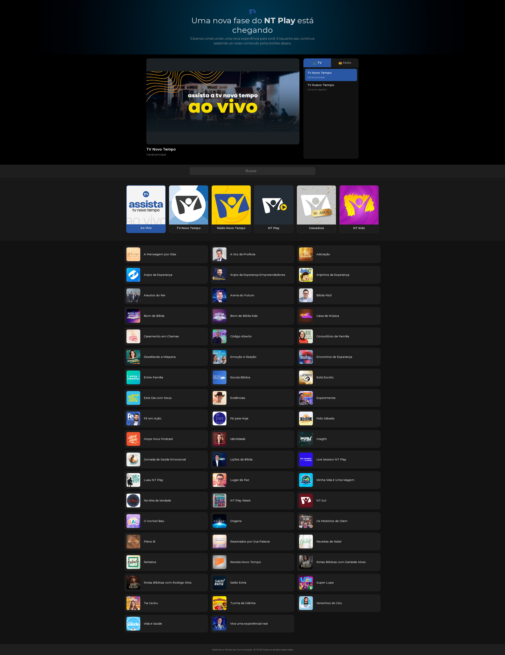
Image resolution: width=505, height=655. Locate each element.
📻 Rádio (345, 63)
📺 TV (317, 63)
